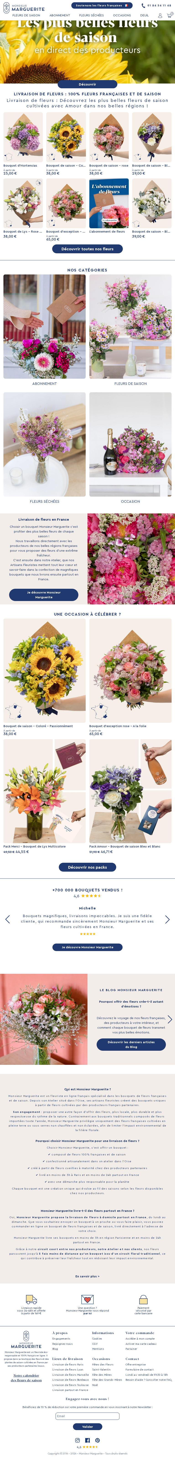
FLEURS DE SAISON (26, 15)
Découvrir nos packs (87, 867)
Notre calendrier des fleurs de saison (26, 1378)
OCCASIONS (122, 15)
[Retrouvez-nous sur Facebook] (87, 1440)
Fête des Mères (102, 1375)
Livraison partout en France (70, 1390)
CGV (95, 1344)
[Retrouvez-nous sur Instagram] (77, 1440)
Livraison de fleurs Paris (68, 1364)
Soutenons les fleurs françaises (99, 5)
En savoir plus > (87, 1276)
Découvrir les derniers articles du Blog (131, 1045)
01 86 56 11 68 (159, 5)
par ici (87, 1313)
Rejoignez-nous (62, 1344)
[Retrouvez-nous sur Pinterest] (97, 1440)
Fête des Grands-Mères (107, 1380)
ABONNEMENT (59, 15)
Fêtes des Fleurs (103, 1364)
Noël (95, 1385)
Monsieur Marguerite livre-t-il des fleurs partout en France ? (87, 1211)
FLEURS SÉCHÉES (91, 15)
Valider (87, 1427)
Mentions (98, 1349)
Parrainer (131, 1349)
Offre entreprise (136, 1364)
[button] (7, 919)
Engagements (61, 1338)
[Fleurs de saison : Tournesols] (87, 51)
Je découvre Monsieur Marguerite (44, 595)
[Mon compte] (160, 15)
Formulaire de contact (140, 1369)
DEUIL (144, 15)
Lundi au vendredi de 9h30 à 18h (147, 1375)
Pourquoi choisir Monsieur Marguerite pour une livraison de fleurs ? (87, 1141)
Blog (55, 1349)
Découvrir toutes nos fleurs (87, 249)
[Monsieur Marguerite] (23, 7)
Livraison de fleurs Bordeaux (70, 1380)
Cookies (97, 1338)
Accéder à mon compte (140, 1338)
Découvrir (87, 84)
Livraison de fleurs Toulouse (70, 1385)
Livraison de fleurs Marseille (70, 1375)
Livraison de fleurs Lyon (67, 1369)
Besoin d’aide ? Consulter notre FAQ (149, 1380)
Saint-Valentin (101, 1369)
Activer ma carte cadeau (141, 1344)
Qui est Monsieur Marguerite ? (87, 1089)
